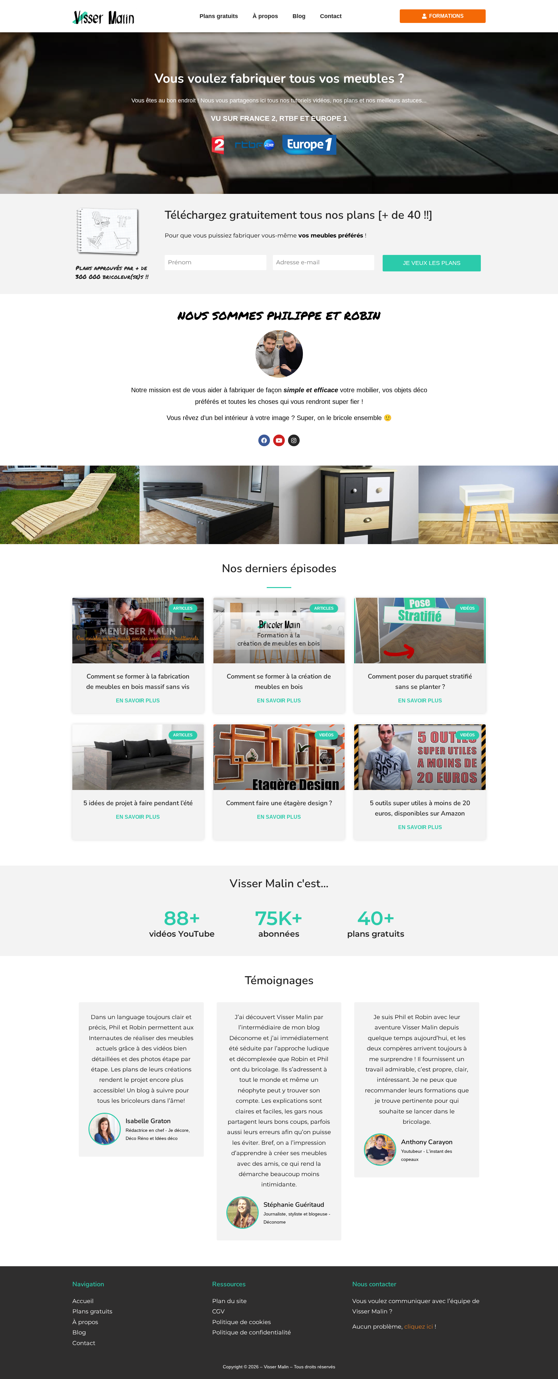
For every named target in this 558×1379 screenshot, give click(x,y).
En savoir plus (138, 700)
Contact (331, 16)
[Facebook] (264, 440)
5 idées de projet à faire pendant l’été (138, 803)
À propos (265, 16)
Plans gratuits (219, 16)
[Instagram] (294, 440)
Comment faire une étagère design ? (279, 803)
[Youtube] (279, 440)
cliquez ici (418, 1326)
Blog (299, 16)
